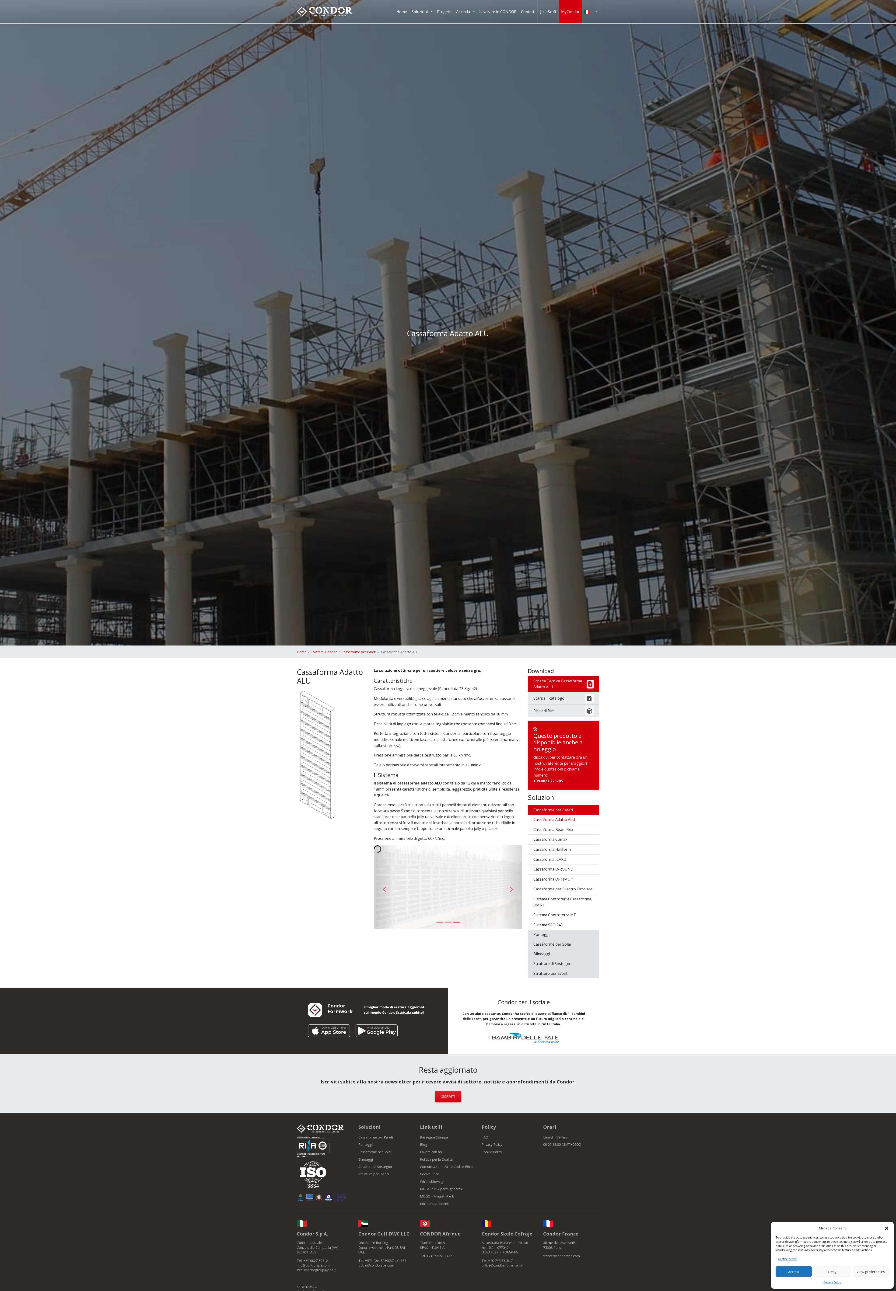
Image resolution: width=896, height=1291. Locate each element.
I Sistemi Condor (324, 652)
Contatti (528, 11)
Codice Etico (429, 1174)
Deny (832, 1271)
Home (401, 11)
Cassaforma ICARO (549, 859)
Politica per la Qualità (436, 1159)
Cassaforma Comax (550, 839)
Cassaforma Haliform (552, 849)
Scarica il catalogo (548, 698)
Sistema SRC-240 (548, 924)
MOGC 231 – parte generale (441, 1189)
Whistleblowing (431, 1181)
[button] (886, 1228)
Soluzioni (420, 11)
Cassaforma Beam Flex (553, 829)
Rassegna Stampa (434, 1137)
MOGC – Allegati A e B (437, 1196)
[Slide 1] (439, 922)
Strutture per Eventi (550, 973)
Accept (793, 1271)
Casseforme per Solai (552, 944)
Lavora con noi (431, 1152)
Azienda (463, 11)
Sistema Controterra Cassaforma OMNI (562, 902)
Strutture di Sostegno (552, 963)
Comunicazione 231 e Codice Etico (446, 1166)
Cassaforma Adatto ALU (554, 819)
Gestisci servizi (787, 1259)
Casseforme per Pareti (359, 652)
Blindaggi (541, 953)
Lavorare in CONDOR (497, 11)
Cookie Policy (492, 1152)
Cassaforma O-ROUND (553, 869)
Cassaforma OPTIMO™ (553, 879)
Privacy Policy (832, 1282)
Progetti (444, 11)
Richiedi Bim (543, 710)
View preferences (871, 1271)
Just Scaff (548, 11)
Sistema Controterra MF (554, 914)
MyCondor (570, 11)
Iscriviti (448, 1096)
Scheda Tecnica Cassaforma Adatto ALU (557, 684)
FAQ (485, 1137)
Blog (423, 1144)
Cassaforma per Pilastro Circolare (562, 889)
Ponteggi (541, 934)
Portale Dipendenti (434, 1203)
